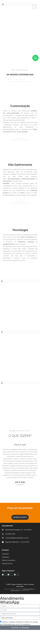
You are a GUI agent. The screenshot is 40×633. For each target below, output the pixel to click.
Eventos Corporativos (8, 560)
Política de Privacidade (28, 589)
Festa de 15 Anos (7, 563)
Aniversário (5, 554)
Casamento (5, 557)
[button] (34, 6)
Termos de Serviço (15, 590)
